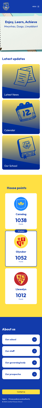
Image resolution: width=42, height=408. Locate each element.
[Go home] (6, 7)
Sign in (4, 399)
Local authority (24, 399)
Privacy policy (14, 399)
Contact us (21, 392)
